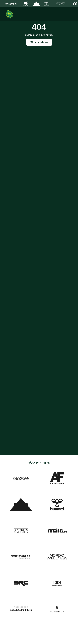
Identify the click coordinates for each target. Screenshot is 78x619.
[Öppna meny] (70, 14)
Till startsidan (39, 42)
